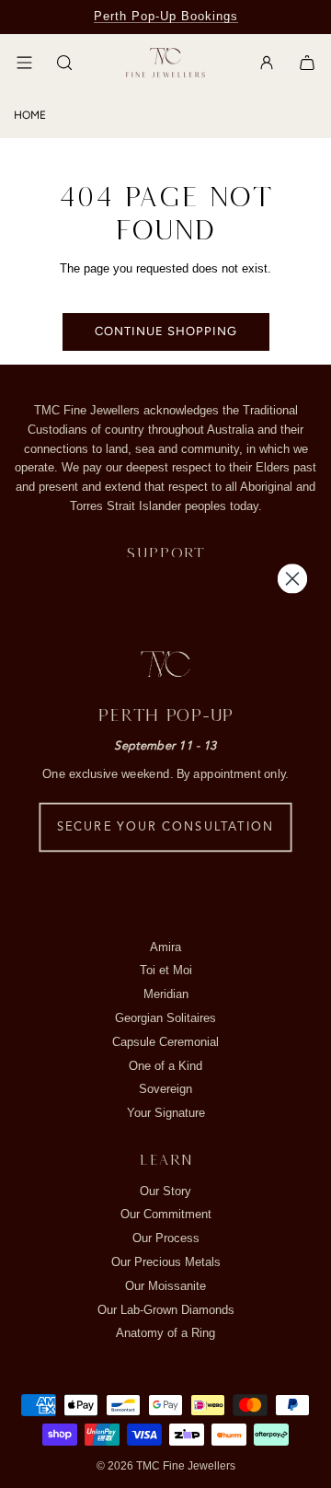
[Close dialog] (292, 578)
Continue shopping (166, 331)
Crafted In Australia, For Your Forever (165, 16)
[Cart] (307, 62)
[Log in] (266, 62)
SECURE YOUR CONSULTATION (165, 827)
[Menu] (24, 62)
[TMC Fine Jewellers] (165, 63)
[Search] (64, 62)
